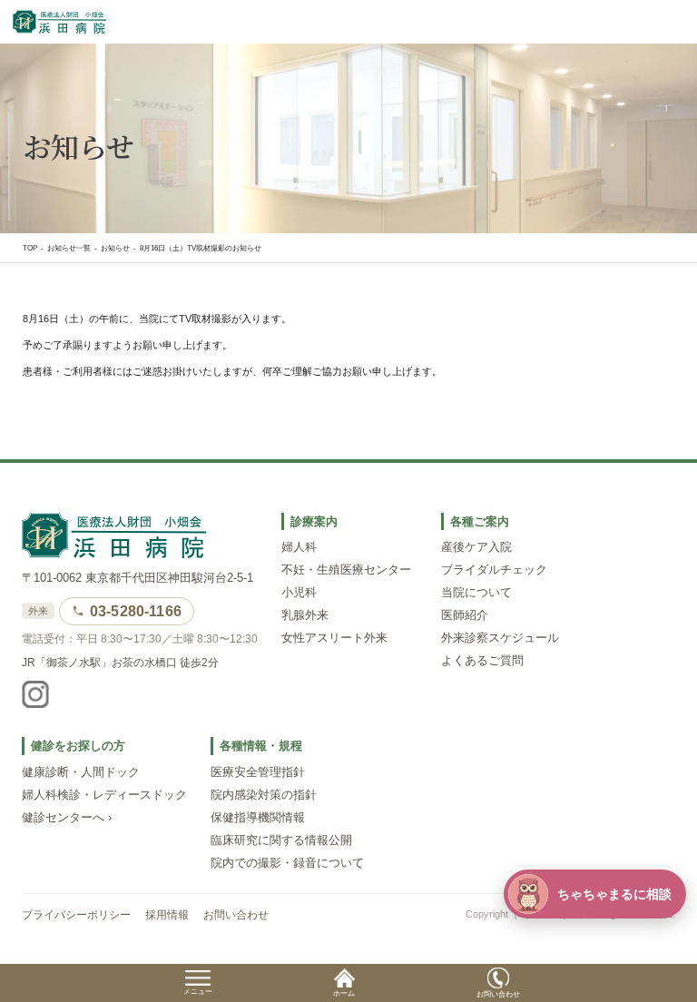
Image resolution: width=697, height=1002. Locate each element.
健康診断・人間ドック (81, 772)
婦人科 (299, 547)
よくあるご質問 (482, 660)
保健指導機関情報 (258, 817)
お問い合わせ (236, 915)
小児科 (299, 592)
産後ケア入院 (476, 547)
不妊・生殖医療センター (346, 570)
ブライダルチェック (494, 570)
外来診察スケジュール (500, 638)
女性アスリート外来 (334, 638)
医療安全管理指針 (258, 772)
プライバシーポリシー (76, 915)
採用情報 (167, 915)
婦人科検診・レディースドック (104, 795)
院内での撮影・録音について (287, 863)
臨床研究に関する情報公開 (281, 840)
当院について (476, 592)
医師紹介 (464, 615)
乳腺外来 (305, 615)
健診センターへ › (67, 817)
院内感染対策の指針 (264, 795)
